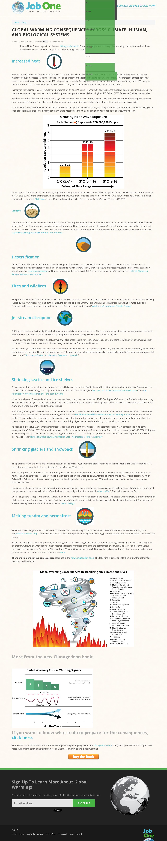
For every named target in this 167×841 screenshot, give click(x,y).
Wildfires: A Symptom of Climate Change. (112, 306)
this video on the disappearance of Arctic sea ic (114, 390)
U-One (88, 65)
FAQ (87, 38)
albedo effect (104, 491)
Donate (22, 834)
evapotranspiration (37, 271)
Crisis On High (68, 503)
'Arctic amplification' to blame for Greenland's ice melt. (51, 355)
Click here (39, 199)
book (103, 745)
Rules (72, 834)
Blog (87, 56)
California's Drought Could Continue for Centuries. (37, 232)
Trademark (63, 834)
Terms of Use (51, 834)
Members (90, 29)
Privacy (40, 834)
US (86, 2)
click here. (22, 737)
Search (89, 47)
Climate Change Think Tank (136, 5)
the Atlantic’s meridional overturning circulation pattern (102, 414)
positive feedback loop (26, 533)
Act (87, 20)
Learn (88, 11)
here (62, 552)
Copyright (31, 834)
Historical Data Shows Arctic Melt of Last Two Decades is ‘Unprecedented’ (66, 436)
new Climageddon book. (82, 557)
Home (16, 22)
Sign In (89, 74)
